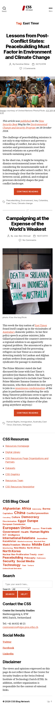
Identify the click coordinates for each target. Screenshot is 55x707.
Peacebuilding (13, 200)
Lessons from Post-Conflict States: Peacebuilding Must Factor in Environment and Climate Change (27, 46)
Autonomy (36, 509)
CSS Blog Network (20, 701)
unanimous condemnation (30, 388)
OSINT (41, 554)
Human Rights (13, 421)
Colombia (43, 200)
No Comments (29, 240)
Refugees (26, 424)
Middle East (41, 544)
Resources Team (14, 480)
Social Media (25, 561)
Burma (46, 508)
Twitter (7, 642)
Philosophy (29, 558)
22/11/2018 (41, 64)
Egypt (22, 521)
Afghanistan (11, 508)
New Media (20, 548)
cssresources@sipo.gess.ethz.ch (20, 627)
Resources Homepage (17, 446)
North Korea (12, 551)
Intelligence (14, 535)
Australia (37, 421)
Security (9, 561)
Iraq (36, 200)
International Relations (19, 538)
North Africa (33, 548)
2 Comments (29, 68)
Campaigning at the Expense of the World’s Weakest (27, 223)
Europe (32, 521)
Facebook (8, 648)
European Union (17, 528)
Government (11, 531)
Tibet (24, 565)
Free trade (46, 528)
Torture (30, 565)
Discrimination (10, 521)
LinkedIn (8, 653)
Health (25, 531)
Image (3, 110)
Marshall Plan (39, 541)
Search (10, 594)
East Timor (11, 203)
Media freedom (11, 544)
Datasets (10, 468)
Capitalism (8, 513)
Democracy (30, 517)
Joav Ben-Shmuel (22, 236)
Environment (27, 200)
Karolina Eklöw (22, 64)
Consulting (6, 517)
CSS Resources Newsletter (19, 486)
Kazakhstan (9, 541)
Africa (26, 508)
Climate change (24, 203)
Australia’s (9, 332)
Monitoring (8, 548)
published (25, 121)
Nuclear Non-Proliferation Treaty (19, 554)
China (19, 512)
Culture (16, 517)
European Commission (14, 524)
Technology (11, 565)
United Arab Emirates (12, 568)
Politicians (41, 558)
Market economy (25, 541)
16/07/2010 (42, 236)
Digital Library (12, 452)
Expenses (36, 528)
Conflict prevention (37, 513)
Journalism (42, 538)
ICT (5, 534)
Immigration (26, 421)
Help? (24, 594)
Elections (17, 424)
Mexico (26, 544)
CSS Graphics (12, 474)
